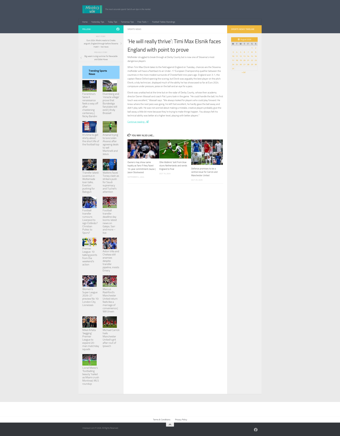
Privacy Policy (181, 419)
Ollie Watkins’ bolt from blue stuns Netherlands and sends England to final (173, 165)
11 (237, 56)
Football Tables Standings (163, 22)
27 (244, 64)
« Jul (243, 72)
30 (256, 64)
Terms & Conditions (161, 419)
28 (248, 64)
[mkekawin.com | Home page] (92, 9)
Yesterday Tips (97, 22)
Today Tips (112, 22)
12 (241, 56)
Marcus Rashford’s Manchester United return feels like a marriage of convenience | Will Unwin (110, 300)
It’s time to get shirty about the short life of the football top (90, 139)
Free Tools (141, 22)
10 (233, 56)
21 (248, 60)
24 (233, 64)
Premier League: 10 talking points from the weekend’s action (89, 256)
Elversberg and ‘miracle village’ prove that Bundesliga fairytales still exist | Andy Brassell (111, 103)
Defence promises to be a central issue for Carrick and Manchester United (204, 172)
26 (241, 64)
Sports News (134, 29)
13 (244, 56)
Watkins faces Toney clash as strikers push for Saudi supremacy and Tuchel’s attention (111, 182)
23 (256, 60)
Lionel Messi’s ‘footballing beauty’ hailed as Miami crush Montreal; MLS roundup (90, 375)
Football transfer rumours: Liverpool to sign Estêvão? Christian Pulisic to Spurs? (90, 221)
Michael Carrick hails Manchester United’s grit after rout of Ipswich (111, 338)
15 (252, 56)
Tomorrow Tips (127, 22)
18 (237, 60)
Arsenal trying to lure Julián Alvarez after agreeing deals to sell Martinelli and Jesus (110, 144)
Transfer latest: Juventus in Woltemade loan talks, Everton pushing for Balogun (90, 182)
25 (237, 64)
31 (233, 68)
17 (233, 60)
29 (252, 64)
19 (241, 60)
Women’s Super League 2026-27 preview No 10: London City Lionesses (90, 297)
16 (256, 56)
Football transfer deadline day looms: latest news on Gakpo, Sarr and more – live (110, 221)
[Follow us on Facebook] (118, 29)
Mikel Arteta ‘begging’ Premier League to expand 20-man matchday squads (90, 339)
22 (252, 60)
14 (248, 56)
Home (85, 22)
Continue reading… (137, 121)
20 (244, 60)
